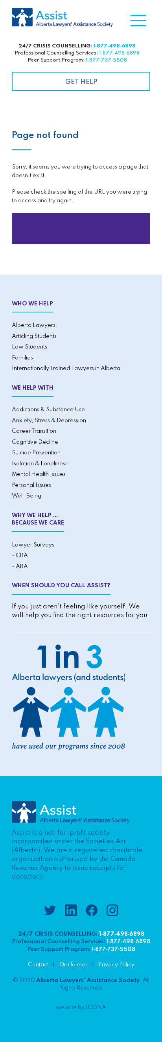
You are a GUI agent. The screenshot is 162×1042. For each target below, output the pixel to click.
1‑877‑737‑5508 (106, 60)
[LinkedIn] (71, 911)
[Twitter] (50, 911)
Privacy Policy (116, 965)
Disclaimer (73, 965)
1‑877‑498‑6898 (114, 46)
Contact (38, 965)
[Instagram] (112, 911)
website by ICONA (81, 1007)
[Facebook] (91, 911)
